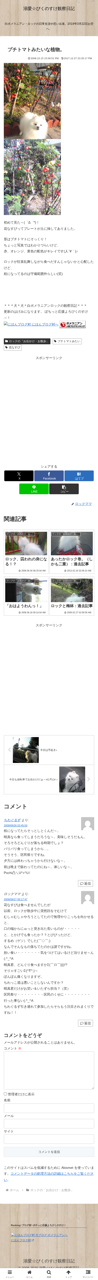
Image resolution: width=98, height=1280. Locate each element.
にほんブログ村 (21, 1240)
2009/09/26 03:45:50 (15, 825)
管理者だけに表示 (20, 1094)
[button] (64, 489)
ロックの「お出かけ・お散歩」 (29, 341)
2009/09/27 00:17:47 (15, 899)
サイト (9, 1131)
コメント (12, 1048)
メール (9, 1116)
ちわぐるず (12, 820)
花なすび (14, 347)
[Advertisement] (49, 410)
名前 (7, 1100)
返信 (87, 883)
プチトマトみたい (69, 341)
